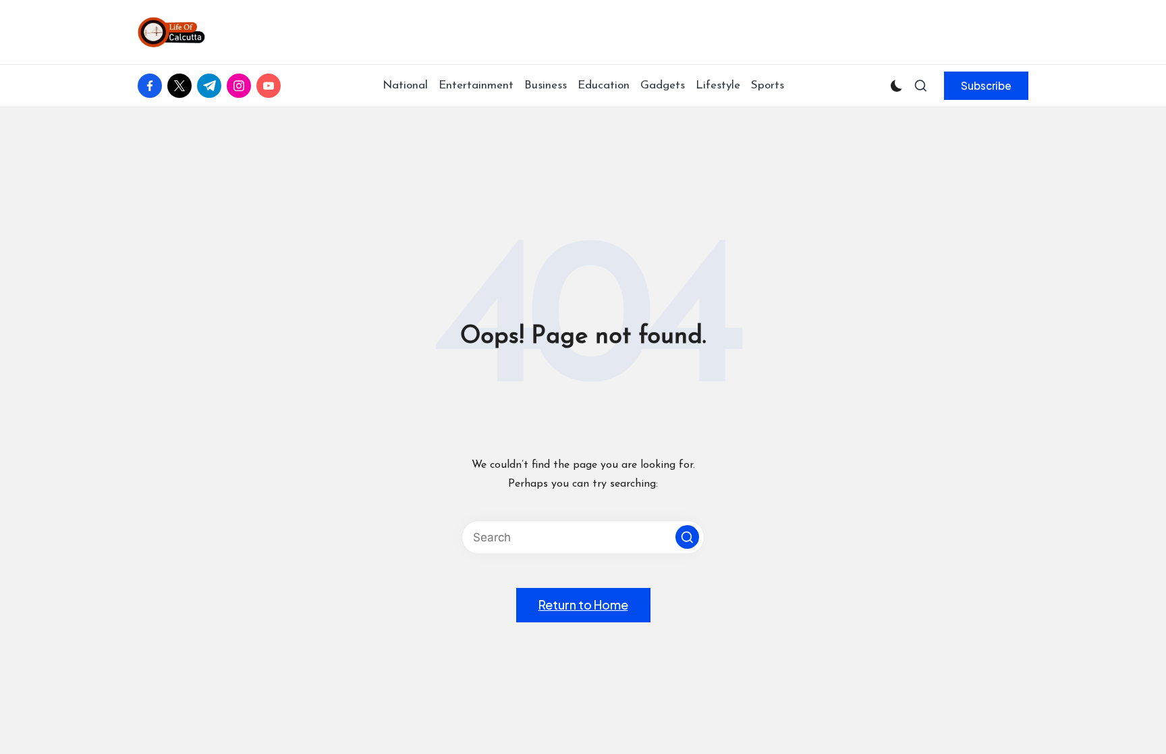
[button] (986, 86)
